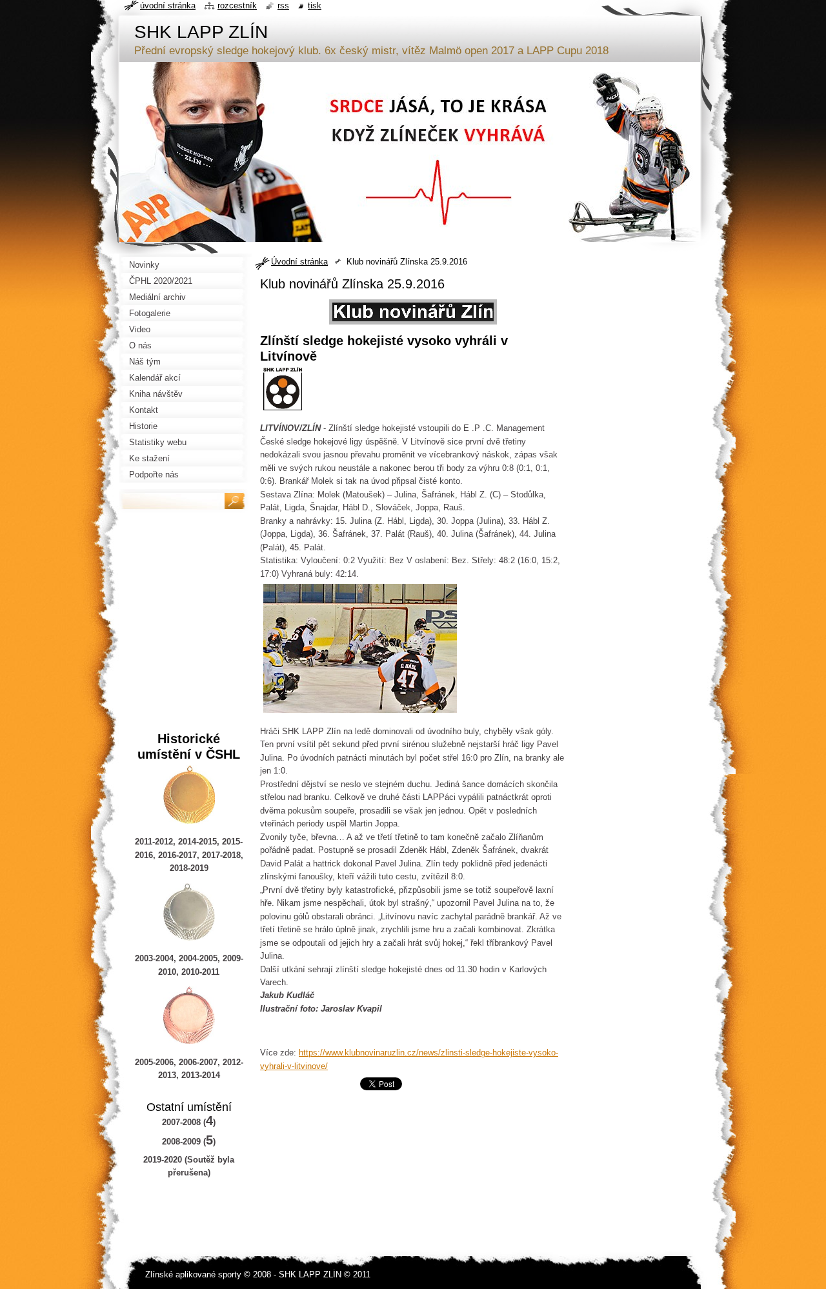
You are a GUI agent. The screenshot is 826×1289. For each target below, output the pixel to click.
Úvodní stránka (299, 261)
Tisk (314, 5)
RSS (283, 5)
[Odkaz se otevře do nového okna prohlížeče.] (413, 325)
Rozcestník (237, 5)
